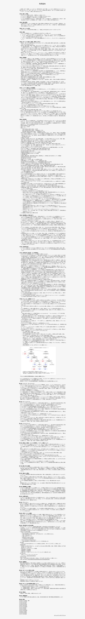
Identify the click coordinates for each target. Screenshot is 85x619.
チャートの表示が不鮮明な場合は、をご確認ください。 (33, 376)
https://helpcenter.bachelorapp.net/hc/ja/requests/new (38, 559)
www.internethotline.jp (31, 555)
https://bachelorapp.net (55, 262)
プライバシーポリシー (36, 503)
